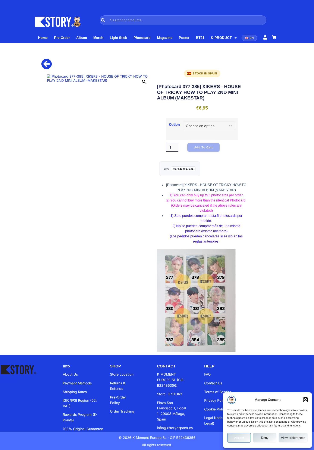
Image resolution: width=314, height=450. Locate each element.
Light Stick (118, 38)
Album (81, 38)
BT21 (200, 38)
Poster (184, 38)
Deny (265, 438)
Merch (98, 38)
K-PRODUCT (221, 38)
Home (43, 38)
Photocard (142, 38)
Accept (239, 438)
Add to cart (203, 147)
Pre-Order (62, 38)
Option (174, 124)
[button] (305, 400)
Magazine (164, 38)
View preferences (293, 438)
